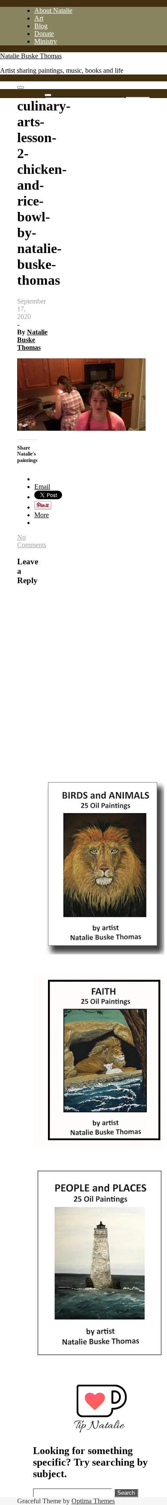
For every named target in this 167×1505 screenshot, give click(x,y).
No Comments (31, 540)
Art (38, 18)
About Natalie (53, 10)
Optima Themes (93, 1501)
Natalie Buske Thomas (31, 56)
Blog (41, 26)
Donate (44, 33)
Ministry (45, 41)
